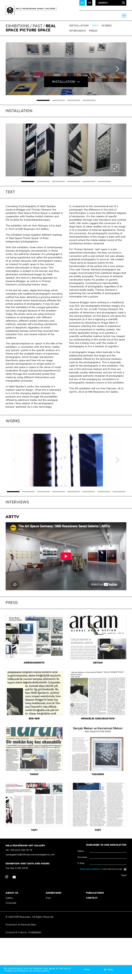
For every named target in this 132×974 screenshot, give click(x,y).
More (87, 970)
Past (48, 897)
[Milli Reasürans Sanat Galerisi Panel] (38, 10)
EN (82, 2)
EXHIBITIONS (17, 26)
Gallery (9, 897)
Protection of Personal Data (21, 924)
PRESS (93, 31)
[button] (43, 100)
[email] (14, 877)
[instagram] (7, 877)
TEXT (95, 25)
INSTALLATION (79, 25)
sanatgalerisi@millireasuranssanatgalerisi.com (30, 854)
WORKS (107, 25)
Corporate (11, 902)
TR (89, 2)
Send (123, 875)
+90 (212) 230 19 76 (21, 850)
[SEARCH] (123, 3)
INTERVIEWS (77, 31)
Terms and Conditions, (90, 869)
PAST (37, 26)
